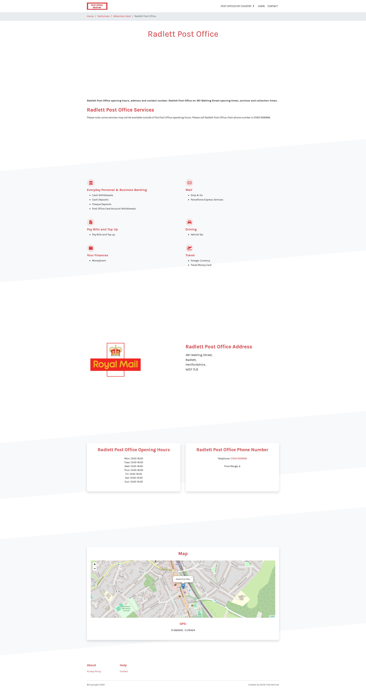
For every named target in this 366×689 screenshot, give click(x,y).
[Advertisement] (172, 63)
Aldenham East (122, 16)
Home (261, 6)
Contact (272, 6)
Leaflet (272, 616)
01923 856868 (239, 458)
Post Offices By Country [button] (236, 6)
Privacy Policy (94, 671)
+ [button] (95, 564)
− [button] (95, 568)
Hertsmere (104, 16)
